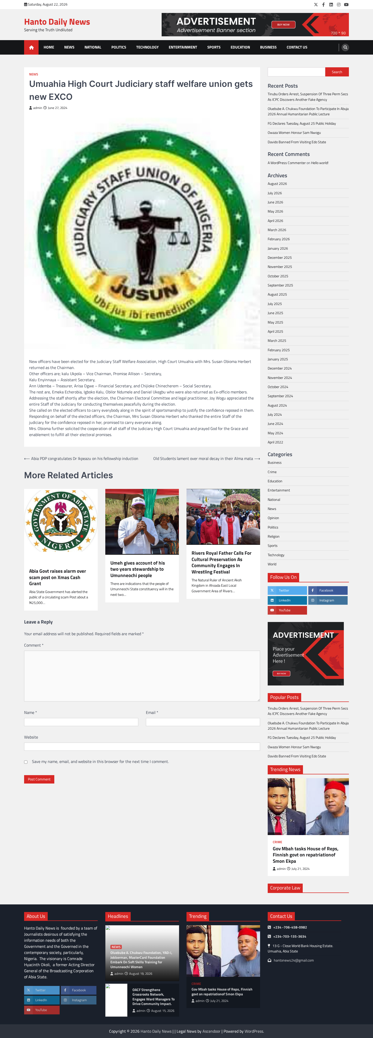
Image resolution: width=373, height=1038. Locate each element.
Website (31, 737)
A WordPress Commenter (287, 163)
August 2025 (277, 294)
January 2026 (278, 248)
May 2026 (275, 211)
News (69, 47)
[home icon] (31, 47)
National (92, 47)
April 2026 (275, 220)
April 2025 (275, 331)
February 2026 (279, 239)
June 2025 (275, 313)
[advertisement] (255, 24)
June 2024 (275, 423)
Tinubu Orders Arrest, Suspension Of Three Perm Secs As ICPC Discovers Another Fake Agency (308, 96)
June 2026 (275, 202)
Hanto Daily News (57, 21)
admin (37, 107)
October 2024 (278, 387)
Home (49, 47)
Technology (147, 47)
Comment (34, 645)
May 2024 (275, 433)
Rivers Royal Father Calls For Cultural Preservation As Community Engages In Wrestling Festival (221, 562)
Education (240, 47)
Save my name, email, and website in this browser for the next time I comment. (100, 761)
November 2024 (280, 377)
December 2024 (280, 368)
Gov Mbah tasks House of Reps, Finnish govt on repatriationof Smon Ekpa (305, 854)
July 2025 (275, 304)
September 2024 (280, 396)
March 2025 (277, 340)
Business (268, 47)
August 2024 (277, 405)
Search (337, 72)
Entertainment (183, 47)
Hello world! (319, 163)
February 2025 (279, 350)
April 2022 (275, 442)
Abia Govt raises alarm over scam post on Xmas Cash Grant (57, 577)
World (272, 564)
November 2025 (280, 266)
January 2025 (278, 359)
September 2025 (280, 285)
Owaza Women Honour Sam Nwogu (294, 132)
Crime (272, 472)
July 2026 (275, 193)
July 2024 (275, 414)
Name (30, 712)
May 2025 (275, 322)
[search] (345, 47)
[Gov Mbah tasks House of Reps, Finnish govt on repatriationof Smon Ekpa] (308, 806)
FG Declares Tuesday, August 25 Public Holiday (302, 123)
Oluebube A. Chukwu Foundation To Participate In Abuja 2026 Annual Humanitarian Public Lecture (308, 111)
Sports (214, 47)
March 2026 (277, 230)
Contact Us (297, 47)
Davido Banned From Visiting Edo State (297, 142)
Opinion (273, 518)
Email (152, 712)
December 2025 (280, 257)
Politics (118, 47)
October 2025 (278, 276)
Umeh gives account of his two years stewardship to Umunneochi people (137, 569)
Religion (274, 536)
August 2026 (277, 183)
